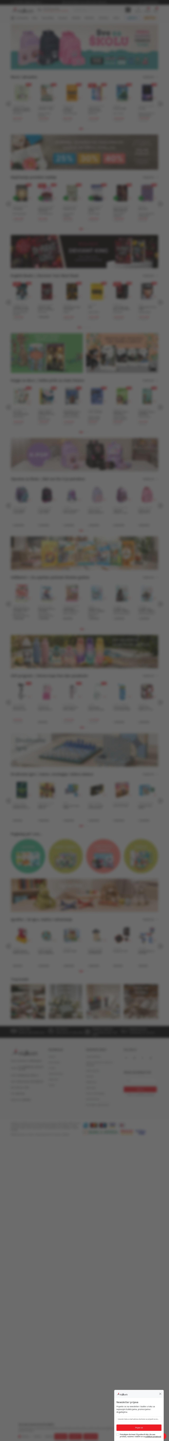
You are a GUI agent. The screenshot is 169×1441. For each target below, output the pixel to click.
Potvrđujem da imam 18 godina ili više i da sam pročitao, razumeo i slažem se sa (140, 1435)
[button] (160, 1393)
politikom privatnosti (153, 1436)
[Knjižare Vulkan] (121, 1393)
